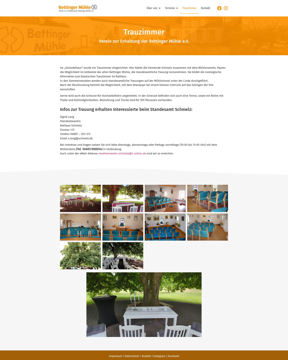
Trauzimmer (189, 8)
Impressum (115, 356)
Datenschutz (132, 356)
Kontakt (205, 8)
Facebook (173, 356)
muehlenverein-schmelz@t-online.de (122, 153)
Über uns (152, 8)
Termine (170, 8)
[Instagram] (226, 8)
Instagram (159, 356)
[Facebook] (219, 8)
